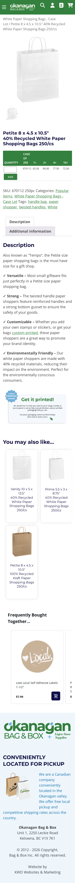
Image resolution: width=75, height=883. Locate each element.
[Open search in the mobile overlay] (42, 5)
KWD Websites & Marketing (38, 872)
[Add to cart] (55, 696)
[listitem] (37, 667)
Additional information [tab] (30, 231)
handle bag (37, 201)
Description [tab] (19, 221)
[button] (4, 7)
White (52, 207)
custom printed (25, 332)
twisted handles (32, 207)
